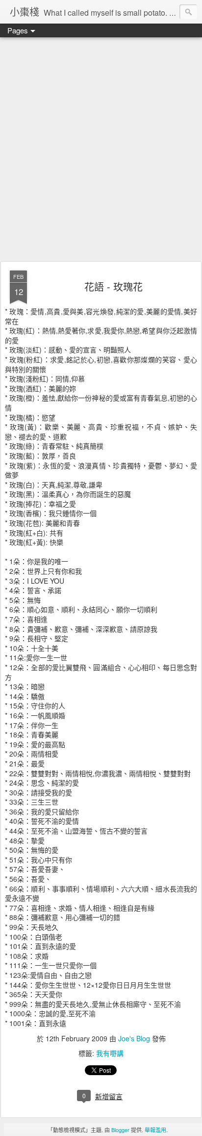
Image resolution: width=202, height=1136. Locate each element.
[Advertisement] (101, 150)
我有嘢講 (110, 1053)
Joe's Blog (134, 1038)
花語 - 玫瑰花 (113, 286)
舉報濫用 (155, 1130)
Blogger (120, 1130)
